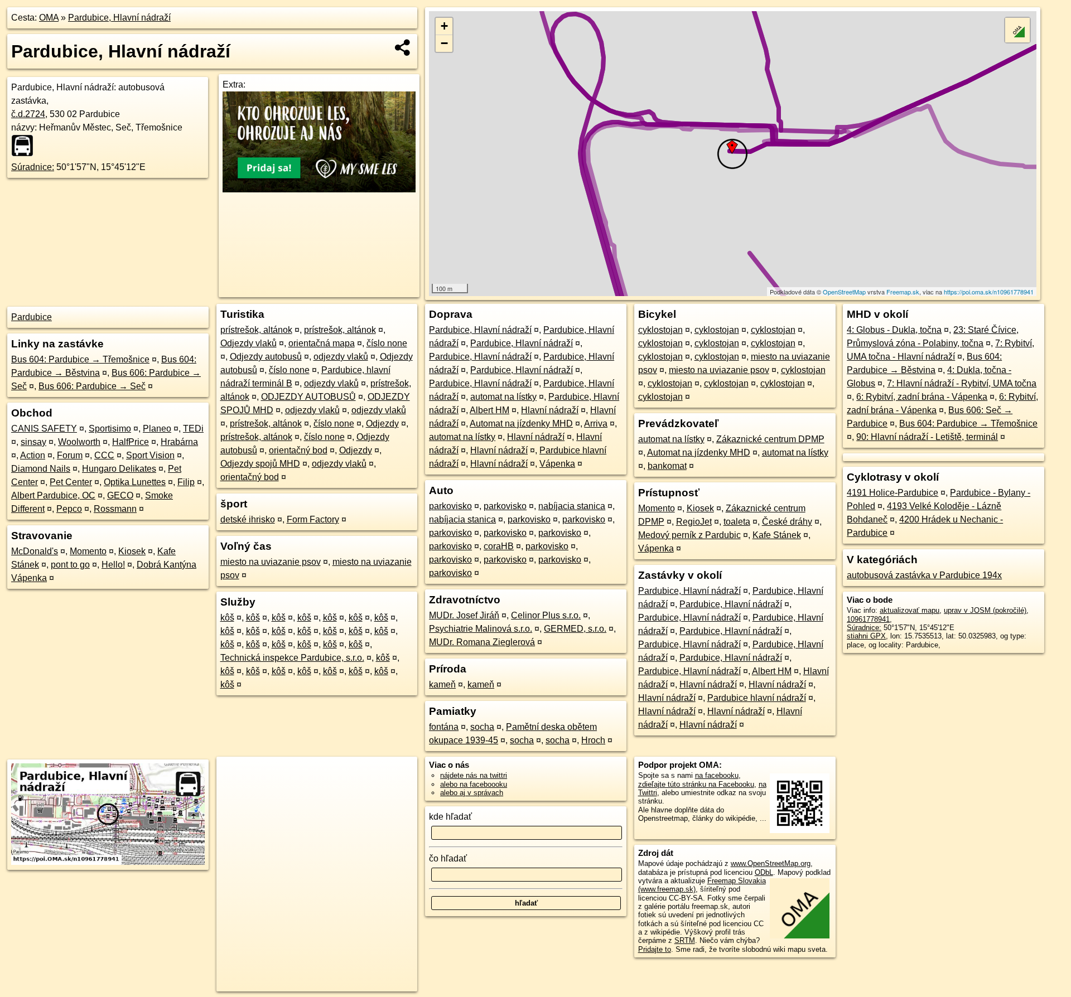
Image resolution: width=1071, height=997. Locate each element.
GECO (120, 495)
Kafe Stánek (776, 535)
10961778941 (868, 619)
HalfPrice (130, 442)
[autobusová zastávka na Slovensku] (26, 145)
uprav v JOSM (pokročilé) (985, 610)
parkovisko (450, 506)
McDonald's (34, 551)
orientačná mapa (321, 343)
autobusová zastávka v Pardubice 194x (924, 575)
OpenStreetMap (844, 291)
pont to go (70, 564)
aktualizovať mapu (909, 610)
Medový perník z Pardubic (689, 535)
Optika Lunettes (135, 482)
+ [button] (444, 26)
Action (32, 455)
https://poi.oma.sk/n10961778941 (989, 291)
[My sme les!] (319, 189)
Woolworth (79, 442)
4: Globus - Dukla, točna (894, 330)
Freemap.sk (902, 291)
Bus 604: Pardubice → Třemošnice (80, 359)
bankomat (667, 466)
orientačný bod (298, 450)
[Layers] (1017, 30)
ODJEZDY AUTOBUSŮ (308, 396)
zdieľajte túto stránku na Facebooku (696, 784)
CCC (104, 455)
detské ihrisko (247, 519)
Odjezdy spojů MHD (260, 463)
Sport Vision (150, 455)
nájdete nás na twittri (473, 775)
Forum (70, 455)
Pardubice (31, 317)
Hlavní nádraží (549, 410)
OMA (49, 17)
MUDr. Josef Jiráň (464, 615)
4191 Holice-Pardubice (892, 492)
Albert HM (489, 410)
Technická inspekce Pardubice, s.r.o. (292, 657)
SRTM (684, 940)
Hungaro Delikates (119, 468)
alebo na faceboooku (473, 784)
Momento (88, 551)
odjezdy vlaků (340, 356)
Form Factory (313, 519)
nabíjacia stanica (571, 506)
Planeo (157, 428)
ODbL (764, 872)
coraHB (499, 546)
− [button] (444, 43)
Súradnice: (32, 167)
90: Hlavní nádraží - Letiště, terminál (927, 437)
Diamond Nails (40, 468)
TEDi (193, 428)
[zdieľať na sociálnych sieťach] (403, 47)
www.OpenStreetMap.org (771, 863)
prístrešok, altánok (256, 330)
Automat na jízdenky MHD (521, 423)
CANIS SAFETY (44, 428)
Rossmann (115, 509)
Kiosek (132, 551)
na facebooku (717, 775)
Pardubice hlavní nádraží (756, 698)
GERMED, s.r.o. (575, 628)
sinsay (33, 442)
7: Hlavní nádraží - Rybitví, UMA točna (961, 383)
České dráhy (787, 521)
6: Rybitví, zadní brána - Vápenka (921, 396)
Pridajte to (654, 949)
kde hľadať (450, 816)
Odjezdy (382, 423)
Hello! (113, 564)
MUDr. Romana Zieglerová (482, 642)
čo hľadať (448, 858)
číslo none (386, 343)
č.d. (28, 114)
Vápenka (557, 463)
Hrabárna (179, 442)
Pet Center (71, 482)
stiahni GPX (866, 636)
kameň (442, 684)
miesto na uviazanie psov (270, 562)
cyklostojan (660, 330)
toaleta (736, 521)
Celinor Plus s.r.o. (546, 615)
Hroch (593, 740)
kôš (227, 617)
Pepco (69, 509)
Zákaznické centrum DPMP (770, 439)
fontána (444, 727)
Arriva (595, 423)
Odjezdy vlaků (248, 343)
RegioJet (694, 521)
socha (482, 727)
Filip (186, 482)
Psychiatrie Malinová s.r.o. (480, 628)
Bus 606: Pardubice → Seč (92, 386)
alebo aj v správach (471, 792)
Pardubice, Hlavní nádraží (119, 17)
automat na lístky (503, 396)
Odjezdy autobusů (266, 356)
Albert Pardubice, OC (53, 495)
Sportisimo (110, 428)
